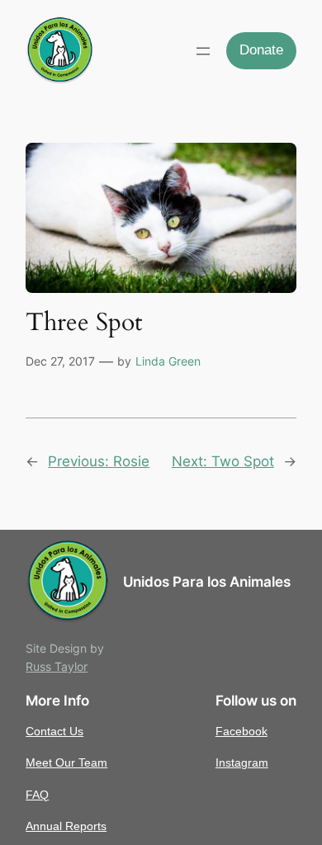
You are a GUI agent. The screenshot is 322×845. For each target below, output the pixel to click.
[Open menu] (203, 51)
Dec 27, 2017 (60, 361)
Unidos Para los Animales (207, 582)
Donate (261, 50)
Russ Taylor (57, 666)
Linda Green (168, 361)
